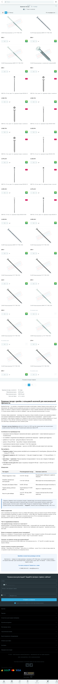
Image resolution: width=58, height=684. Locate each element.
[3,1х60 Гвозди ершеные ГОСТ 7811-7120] (43, 235)
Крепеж (3, 608)
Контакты (3, 645)
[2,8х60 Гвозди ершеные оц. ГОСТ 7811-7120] (14, 23)
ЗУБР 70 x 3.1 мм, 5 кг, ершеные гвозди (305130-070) (42, 154)
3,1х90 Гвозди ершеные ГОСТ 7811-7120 (39, 275)
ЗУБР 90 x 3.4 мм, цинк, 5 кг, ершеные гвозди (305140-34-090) (43, 214)
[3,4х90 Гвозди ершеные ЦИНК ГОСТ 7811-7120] (14, 54)
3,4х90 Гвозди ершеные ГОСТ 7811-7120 (39, 366)
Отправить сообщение (29, 599)
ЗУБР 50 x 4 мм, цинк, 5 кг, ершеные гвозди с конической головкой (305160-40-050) (14, 123)
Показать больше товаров (29, 379)
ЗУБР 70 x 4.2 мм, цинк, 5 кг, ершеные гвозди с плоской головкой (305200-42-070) (43, 184)
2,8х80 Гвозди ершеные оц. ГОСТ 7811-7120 (40, 335)
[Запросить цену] (55, 314)
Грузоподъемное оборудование (9, 636)
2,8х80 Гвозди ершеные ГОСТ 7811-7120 (10, 335)
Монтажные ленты (6, 627)
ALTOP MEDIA (26, 677)
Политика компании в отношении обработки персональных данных (29, 661)
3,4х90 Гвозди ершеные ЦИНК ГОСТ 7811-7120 (12, 63)
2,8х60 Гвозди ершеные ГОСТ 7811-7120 (10, 305)
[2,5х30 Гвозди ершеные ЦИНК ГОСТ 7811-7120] (43, 296)
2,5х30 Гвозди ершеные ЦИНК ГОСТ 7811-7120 (41, 305)
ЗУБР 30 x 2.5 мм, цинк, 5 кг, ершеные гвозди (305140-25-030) (14, 93)
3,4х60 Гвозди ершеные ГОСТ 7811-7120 (10, 275)
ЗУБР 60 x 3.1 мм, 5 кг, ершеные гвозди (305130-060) (42, 123)
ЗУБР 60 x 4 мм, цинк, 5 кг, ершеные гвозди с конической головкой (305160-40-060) (14, 154)
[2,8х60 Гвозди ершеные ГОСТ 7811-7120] (14, 296)
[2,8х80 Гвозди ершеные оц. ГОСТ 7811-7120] (43, 326)
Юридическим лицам (6, 650)
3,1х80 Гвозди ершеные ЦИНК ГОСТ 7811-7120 (12, 245)
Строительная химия (6, 631)
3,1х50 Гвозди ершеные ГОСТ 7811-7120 (10, 366)
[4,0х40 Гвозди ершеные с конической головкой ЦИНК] (43, 54)
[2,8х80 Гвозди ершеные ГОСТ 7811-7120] (14, 326)
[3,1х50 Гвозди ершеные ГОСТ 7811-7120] (14, 357)
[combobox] (4, 585)
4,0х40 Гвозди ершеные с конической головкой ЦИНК (43, 63)
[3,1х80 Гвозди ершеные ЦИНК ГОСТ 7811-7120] (14, 235)
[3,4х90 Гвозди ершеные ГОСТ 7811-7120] (43, 357)
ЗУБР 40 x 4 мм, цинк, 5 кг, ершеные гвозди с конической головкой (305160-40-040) (43, 93)
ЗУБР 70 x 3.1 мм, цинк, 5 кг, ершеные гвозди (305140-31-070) (14, 184)
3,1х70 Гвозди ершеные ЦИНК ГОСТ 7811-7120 (41, 32)
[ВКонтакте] (27, 665)
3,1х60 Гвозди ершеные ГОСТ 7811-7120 (39, 245)
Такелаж (3, 613)
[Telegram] (31, 665)
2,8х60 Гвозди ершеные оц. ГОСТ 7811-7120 (11, 32)
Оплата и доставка (6, 640)
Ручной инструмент (6, 622)
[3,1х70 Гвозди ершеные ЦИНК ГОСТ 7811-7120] (43, 23)
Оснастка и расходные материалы (10, 618)
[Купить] (26, 41)
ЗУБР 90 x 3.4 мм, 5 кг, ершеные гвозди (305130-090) (13, 214)
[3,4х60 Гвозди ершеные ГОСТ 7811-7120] (14, 266)
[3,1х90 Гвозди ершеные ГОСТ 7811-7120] (43, 266)
